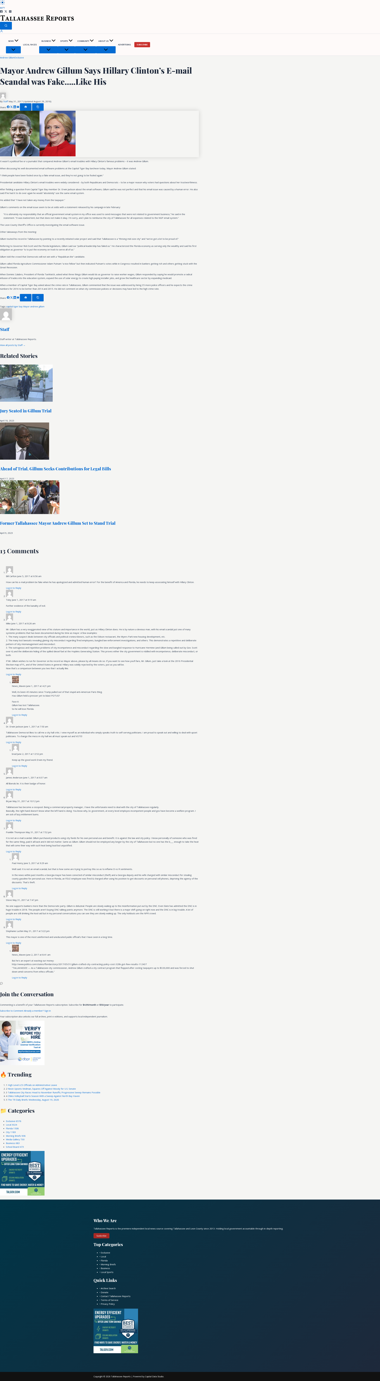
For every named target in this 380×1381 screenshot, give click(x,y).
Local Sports (107, 1272)
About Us (103, 41)
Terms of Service (109, 1300)
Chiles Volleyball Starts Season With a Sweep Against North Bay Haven (44, 1095)
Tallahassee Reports (121, 1376)
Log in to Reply (13, 587)
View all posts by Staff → (12, 345)
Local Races (30, 44)
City (11, 1132)
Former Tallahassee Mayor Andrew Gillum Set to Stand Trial (57, 523)
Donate (104, 1292)
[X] (5, 11)
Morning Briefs (16, 1135)
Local (11, 1124)
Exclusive (19, 57)
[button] (16, 41)
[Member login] (1, 31)
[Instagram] (10, 11)
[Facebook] (1, 11)
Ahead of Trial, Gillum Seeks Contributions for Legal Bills (55, 468)
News (11, 41)
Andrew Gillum (7, 57)
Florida (12, 1128)
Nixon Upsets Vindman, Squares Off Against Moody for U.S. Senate (42, 1088)
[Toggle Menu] (13, 49)
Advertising (124, 44)
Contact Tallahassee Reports (115, 1296)
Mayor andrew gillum (33, 306)
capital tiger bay (14, 306)
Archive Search (108, 1288)
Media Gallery (15, 1139)
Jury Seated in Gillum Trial (26, 410)
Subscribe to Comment (12, 1010)
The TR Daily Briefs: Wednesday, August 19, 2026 (33, 1099)
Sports (64, 41)
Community (83, 41)
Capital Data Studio (154, 1376)
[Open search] (6, 26)
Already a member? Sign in (37, 1010)
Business (46, 41)
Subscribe (142, 44)
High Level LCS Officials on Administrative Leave (32, 1084)
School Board (15, 1146)
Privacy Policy (108, 1303)
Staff (6, 101)
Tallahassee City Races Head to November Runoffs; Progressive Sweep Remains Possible (54, 1092)
